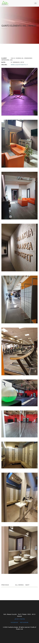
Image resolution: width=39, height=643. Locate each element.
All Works (19, 585)
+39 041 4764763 (19, 619)
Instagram (24, 622)
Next (27, 585)
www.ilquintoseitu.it (19, 64)
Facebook (14, 622)
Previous (5, 585)
